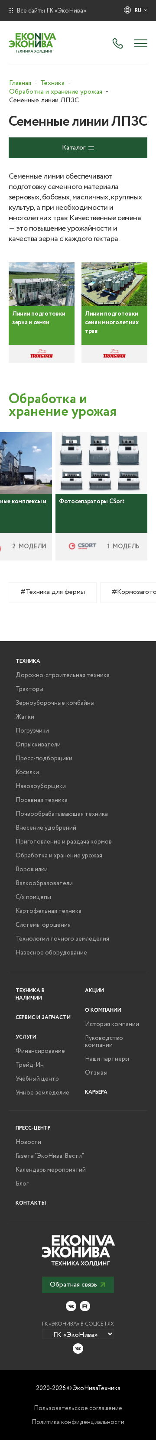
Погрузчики (32, 731)
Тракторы (29, 689)
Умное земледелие (42, 1092)
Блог (22, 1183)
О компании (103, 1010)
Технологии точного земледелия (62, 939)
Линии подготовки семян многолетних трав (111, 323)
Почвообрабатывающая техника (62, 814)
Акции (94, 990)
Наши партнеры (107, 1059)
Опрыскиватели (38, 744)
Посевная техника (42, 800)
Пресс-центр (33, 1128)
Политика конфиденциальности (78, 1422)
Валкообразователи (44, 883)
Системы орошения (43, 925)
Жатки (25, 717)
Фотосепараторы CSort (91, 501)
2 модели (29, 546)
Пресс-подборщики (44, 758)
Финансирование (40, 1051)
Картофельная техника (48, 911)
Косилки (27, 772)
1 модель (123, 546)
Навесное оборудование (51, 952)
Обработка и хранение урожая (59, 855)
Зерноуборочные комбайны (55, 703)
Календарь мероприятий (51, 1170)
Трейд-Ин (30, 1065)
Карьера (96, 1092)
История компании (112, 1024)
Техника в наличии (30, 994)
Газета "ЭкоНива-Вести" (50, 1156)
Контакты (31, 1203)
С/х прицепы (33, 897)
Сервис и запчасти (43, 1017)
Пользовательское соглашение (78, 1408)
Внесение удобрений (46, 828)
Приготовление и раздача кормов (64, 841)
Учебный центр (37, 1079)
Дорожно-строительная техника (63, 675)
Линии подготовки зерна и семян (38, 318)
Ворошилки (32, 869)
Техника (28, 661)
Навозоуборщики (41, 786)
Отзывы (96, 1073)
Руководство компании (104, 1041)
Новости (28, 1142)
